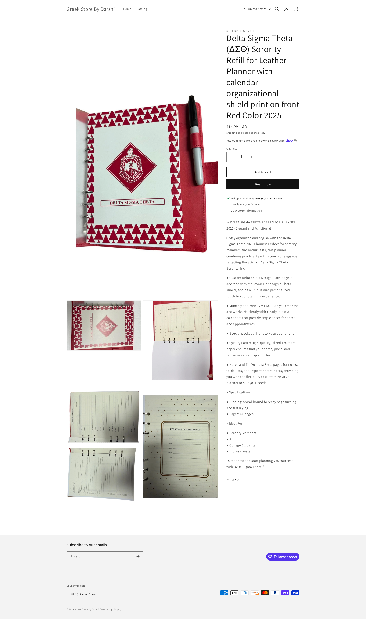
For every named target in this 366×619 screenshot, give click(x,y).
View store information (246, 210)
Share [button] (235, 480)
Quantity (231, 148)
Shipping (231, 132)
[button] (277, 9)
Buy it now (263, 184)
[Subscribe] (138, 556)
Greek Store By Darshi (87, 609)
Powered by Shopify (111, 609)
